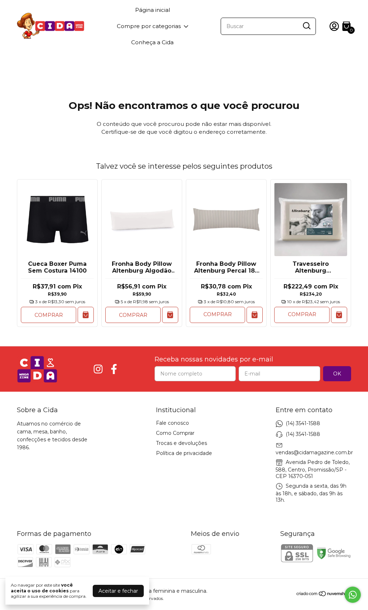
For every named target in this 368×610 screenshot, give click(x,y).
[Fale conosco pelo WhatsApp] (353, 595)
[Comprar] (255, 315)
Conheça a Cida (152, 42)
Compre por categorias (149, 26)
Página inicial (152, 9)
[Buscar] (306, 26)
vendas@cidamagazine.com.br (314, 452)
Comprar (48, 315)
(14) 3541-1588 (303, 423)
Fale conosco (172, 423)
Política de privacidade (184, 453)
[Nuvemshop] (323, 595)
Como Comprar (175, 433)
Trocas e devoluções (181, 443)
